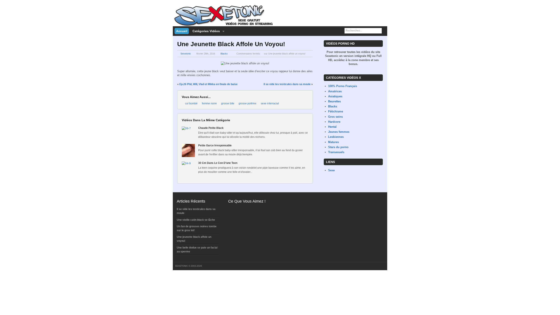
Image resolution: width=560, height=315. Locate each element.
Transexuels (336, 152)
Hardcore (334, 121)
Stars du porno (338, 147)
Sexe (331, 170)
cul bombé (191, 103)
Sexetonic (185, 53)
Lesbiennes (336, 136)
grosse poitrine (247, 103)
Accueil (181, 31)
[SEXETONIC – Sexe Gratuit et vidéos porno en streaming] (223, 25)
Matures (333, 142)
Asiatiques (335, 96)
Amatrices (335, 91)
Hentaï (332, 126)
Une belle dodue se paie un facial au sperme (197, 249)
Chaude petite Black (211, 128)
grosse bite (227, 103)
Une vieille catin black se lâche (196, 219)
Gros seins (335, 116)
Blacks (224, 53)
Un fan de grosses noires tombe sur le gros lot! (197, 228)
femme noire (209, 103)
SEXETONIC (181, 266)
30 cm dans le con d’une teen (217, 162)
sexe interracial (270, 103)
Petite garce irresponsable (215, 145)
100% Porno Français (342, 86)
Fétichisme (335, 111)
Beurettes (334, 101)
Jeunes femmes (338, 131)
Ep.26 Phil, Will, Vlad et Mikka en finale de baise (208, 84)
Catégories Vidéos (205, 31)
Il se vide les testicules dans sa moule (287, 84)
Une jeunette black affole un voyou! (194, 238)
